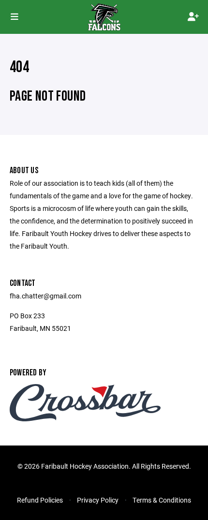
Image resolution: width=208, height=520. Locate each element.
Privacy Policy (98, 500)
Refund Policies (40, 500)
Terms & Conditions (162, 500)
